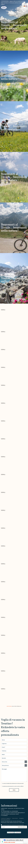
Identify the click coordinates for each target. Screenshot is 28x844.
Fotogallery (21, 818)
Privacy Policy (10, 832)
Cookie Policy (17, 832)
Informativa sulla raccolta (8, 842)
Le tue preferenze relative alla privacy (15, 840)
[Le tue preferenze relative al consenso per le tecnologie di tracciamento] (2, 841)
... (25, 761)
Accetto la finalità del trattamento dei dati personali (12, 783)
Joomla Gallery (9, 706)
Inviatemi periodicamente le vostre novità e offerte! (12, 786)
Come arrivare (15, 818)
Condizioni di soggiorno (6, 818)
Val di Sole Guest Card (5, 819)
